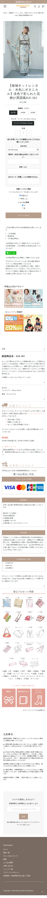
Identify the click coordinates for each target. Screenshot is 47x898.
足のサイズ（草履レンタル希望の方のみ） (23, 177)
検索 (5, 859)
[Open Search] (35, 6)
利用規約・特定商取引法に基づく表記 (16, 876)
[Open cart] (43, 6)
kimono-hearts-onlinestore (25, 891)
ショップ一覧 (8, 869)
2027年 (13, 112)
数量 (23, 128)
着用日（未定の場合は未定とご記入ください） (23, 156)
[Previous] (7, 24)
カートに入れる (23, 215)
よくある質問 (8, 862)
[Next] (12, 24)
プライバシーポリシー (11, 872)
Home (5, 13)
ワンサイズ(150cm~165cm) (23, 123)
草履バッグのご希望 (23, 189)
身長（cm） (23, 167)
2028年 (23, 112)
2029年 (32, 112)
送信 (23, 816)
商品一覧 (6, 853)
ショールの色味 (23, 202)
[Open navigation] (5, 6)
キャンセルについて (10, 856)
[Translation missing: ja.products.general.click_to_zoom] (40, 24)
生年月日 (23, 146)
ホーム (5, 849)
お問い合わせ (8, 866)
